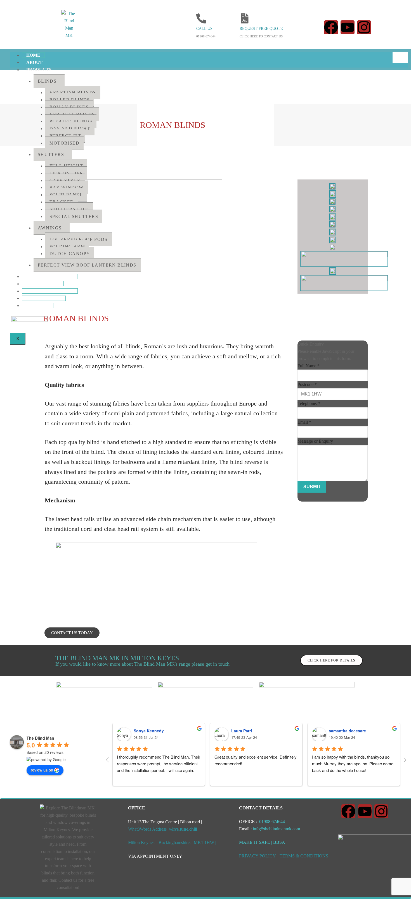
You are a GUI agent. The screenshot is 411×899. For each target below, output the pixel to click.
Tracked (61, 202)
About (34, 62)
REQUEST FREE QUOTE (261, 29)
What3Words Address (162, 829)
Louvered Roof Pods (78, 239)
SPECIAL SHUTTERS (73, 216)
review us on (42, 770)
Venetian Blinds (72, 92)
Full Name (308, 365)
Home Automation (49, 276)
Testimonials (43, 298)
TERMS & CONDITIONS (304, 856)
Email (304, 422)
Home (33, 55)
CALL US (204, 29)
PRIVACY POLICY (257, 856)
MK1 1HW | (205, 842)
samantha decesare (347, 730)
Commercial (42, 283)
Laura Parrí (241, 730)
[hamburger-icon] (400, 57)
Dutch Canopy (69, 253)
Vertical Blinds (72, 114)
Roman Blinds (69, 107)
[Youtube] (348, 27)
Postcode (307, 384)
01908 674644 (271, 821)
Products (38, 69)
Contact (37, 305)
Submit (312, 486)
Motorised (64, 143)
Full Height (66, 166)
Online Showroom (49, 291)
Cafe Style (65, 180)
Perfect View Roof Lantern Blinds (87, 265)
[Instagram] (364, 27)
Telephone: (308, 403)
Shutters (51, 154)
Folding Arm (67, 246)
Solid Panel (66, 194)
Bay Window (66, 187)
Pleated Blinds (71, 121)
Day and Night (69, 128)
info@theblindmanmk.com (276, 828)
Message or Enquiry (315, 441)
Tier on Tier (66, 173)
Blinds (47, 81)
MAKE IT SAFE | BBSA (262, 842)
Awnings (50, 228)
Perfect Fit (65, 135)
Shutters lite (69, 209)
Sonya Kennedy (149, 730)
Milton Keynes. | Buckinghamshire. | (161, 842)
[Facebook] (331, 27)
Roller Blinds (69, 99)
